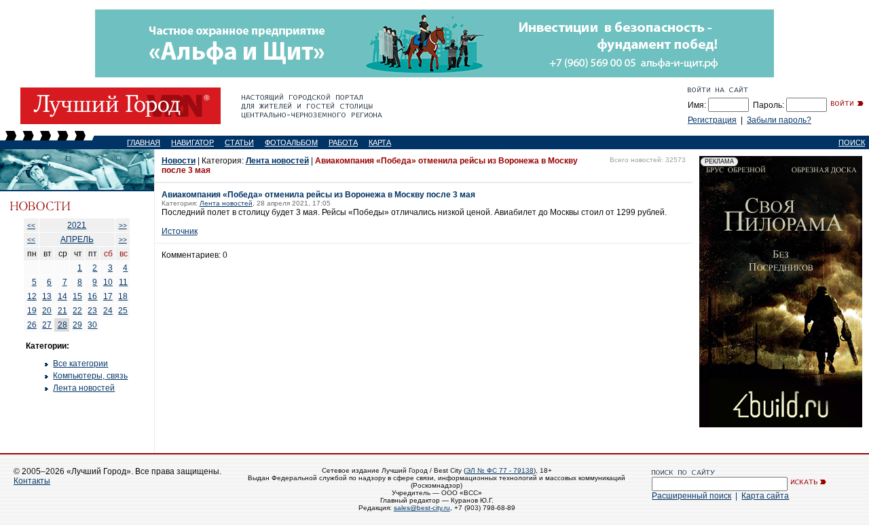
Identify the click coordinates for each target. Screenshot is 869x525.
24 (108, 310)
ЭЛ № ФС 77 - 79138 (500, 470)
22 (77, 310)
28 (62, 325)
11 (123, 282)
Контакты (32, 481)
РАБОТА (343, 142)
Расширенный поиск (691, 496)
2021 (76, 225)
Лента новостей (84, 388)
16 (92, 296)
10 (108, 282)
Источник (180, 231)
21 (62, 310)
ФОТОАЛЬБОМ (291, 142)
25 (123, 310)
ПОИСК (851, 142)
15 (77, 296)
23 (92, 310)
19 (32, 310)
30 (92, 325)
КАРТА (380, 142)
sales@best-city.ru (422, 507)
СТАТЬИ (239, 142)
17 (108, 296)
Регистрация (712, 120)
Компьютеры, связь (90, 376)
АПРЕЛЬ (77, 239)
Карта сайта (765, 496)
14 (62, 296)
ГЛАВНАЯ (143, 142)
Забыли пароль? (779, 120)
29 (77, 325)
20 (47, 310)
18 (123, 296)
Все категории (80, 363)
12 (32, 296)
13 (47, 296)
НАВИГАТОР (192, 142)
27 (47, 325)
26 (32, 325)
